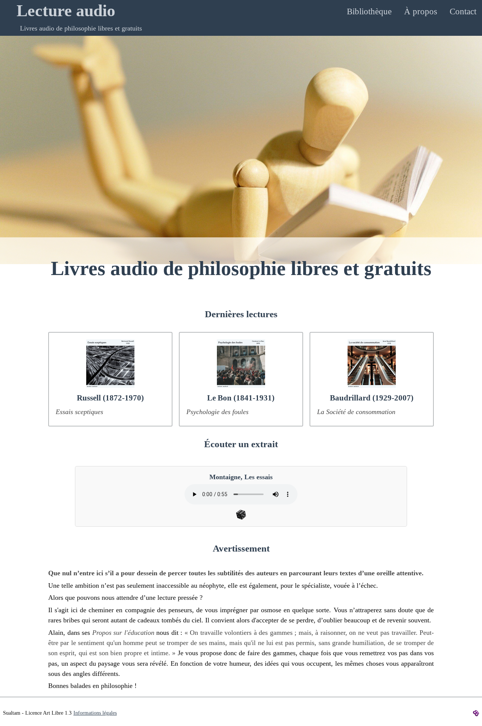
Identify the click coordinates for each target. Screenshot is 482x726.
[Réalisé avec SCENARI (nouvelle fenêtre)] (477, 712)
